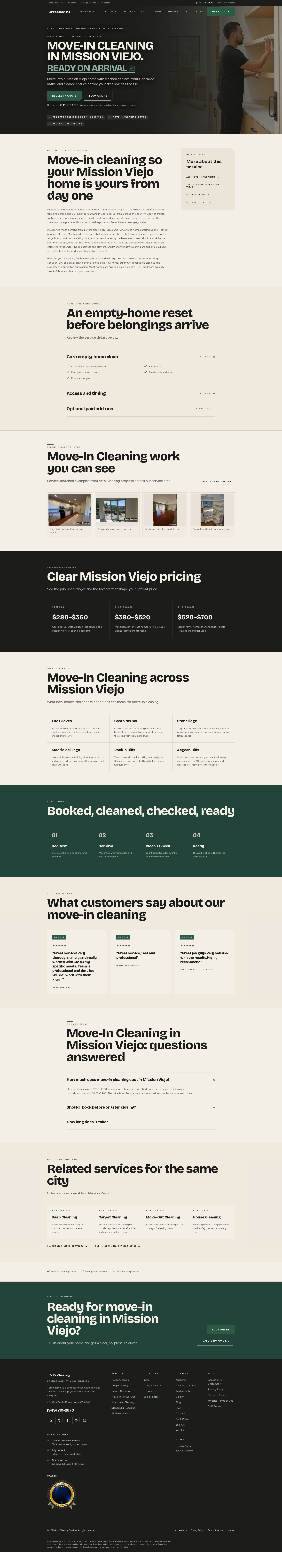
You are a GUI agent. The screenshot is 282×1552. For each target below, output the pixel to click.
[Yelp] (59, 1420)
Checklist (129, 11)
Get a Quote (221, 11)
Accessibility (181, 1530)
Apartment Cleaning (122, 1402)
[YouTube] (76, 1420)
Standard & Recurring (123, 1407)
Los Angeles (150, 1391)
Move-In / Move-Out (123, 1396)
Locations (108, 11)
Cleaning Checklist (186, 1385)
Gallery (180, 1396)
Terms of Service (217, 1395)
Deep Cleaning (119, 1385)
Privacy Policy (216, 1389)
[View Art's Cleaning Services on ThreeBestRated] (61, 1494)
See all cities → (153, 1396)
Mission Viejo (85, 28)
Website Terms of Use (220, 1400)
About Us (181, 1380)
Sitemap (231, 1530)
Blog (158, 11)
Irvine (147, 1380)
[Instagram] (84, 1420)
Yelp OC (180, 1424)
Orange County (152, 1385)
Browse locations (201, 203)
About (145, 11)
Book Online (194, 11)
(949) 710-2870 (204, 3)
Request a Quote (64, 95)
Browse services (199, 195)
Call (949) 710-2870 (216, 1340)
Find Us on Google (226, 3)
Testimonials (183, 1391)
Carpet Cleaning (120, 1391)
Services (87, 11)
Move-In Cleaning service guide (116, 1246)
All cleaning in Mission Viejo (208, 186)
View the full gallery (218, 481)
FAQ (178, 1407)
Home (50, 28)
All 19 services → (121, 1413)
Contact (172, 11)
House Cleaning (120, 1380)
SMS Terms (214, 1406)
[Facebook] (67, 1420)
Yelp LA (180, 1430)
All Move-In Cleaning (202, 177)
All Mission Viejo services (67, 1246)
